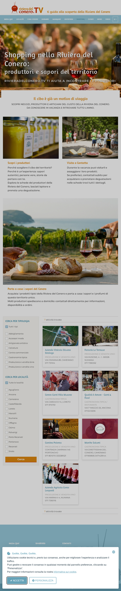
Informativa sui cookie (65, 571)
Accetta (18, 580)
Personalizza (44, 580)
